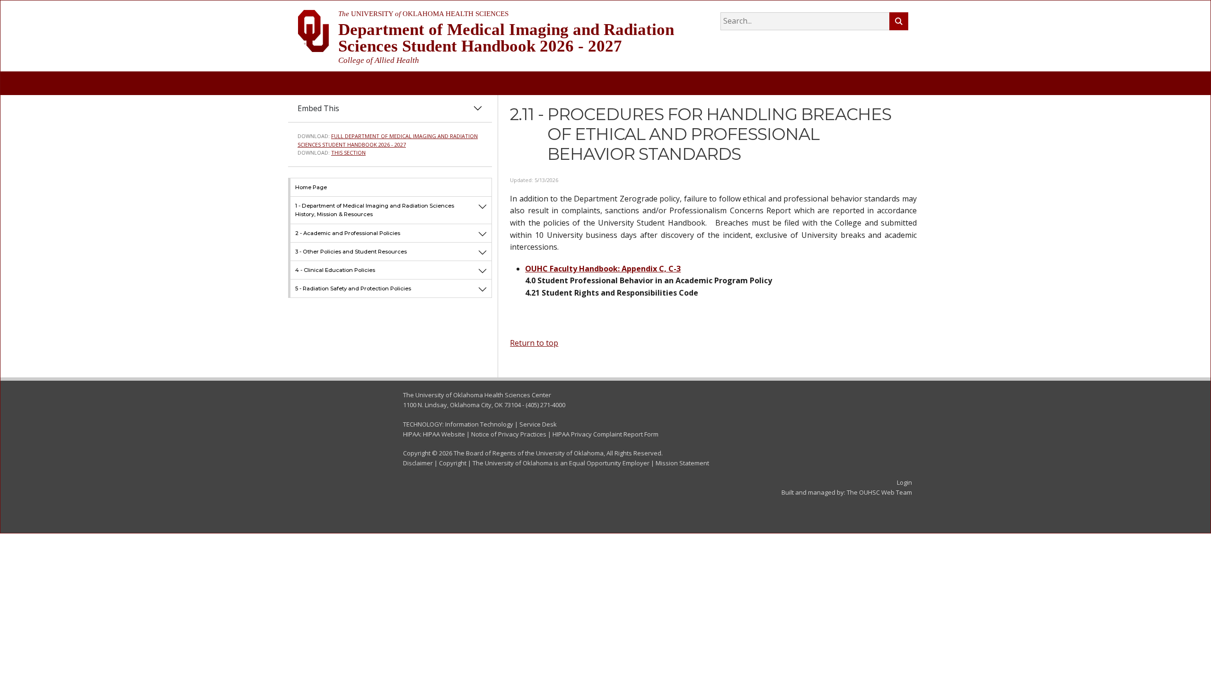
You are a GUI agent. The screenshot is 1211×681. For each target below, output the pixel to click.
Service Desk (538, 424)
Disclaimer (418, 463)
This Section (348, 152)
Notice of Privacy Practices (508, 434)
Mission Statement (682, 463)
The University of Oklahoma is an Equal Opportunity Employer (561, 463)
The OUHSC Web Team (879, 492)
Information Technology (479, 424)
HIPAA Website (444, 434)
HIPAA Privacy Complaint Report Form (605, 434)
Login (904, 482)
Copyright (452, 463)
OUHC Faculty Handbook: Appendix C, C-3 (603, 268)
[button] (482, 209)
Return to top (534, 343)
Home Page (311, 187)
